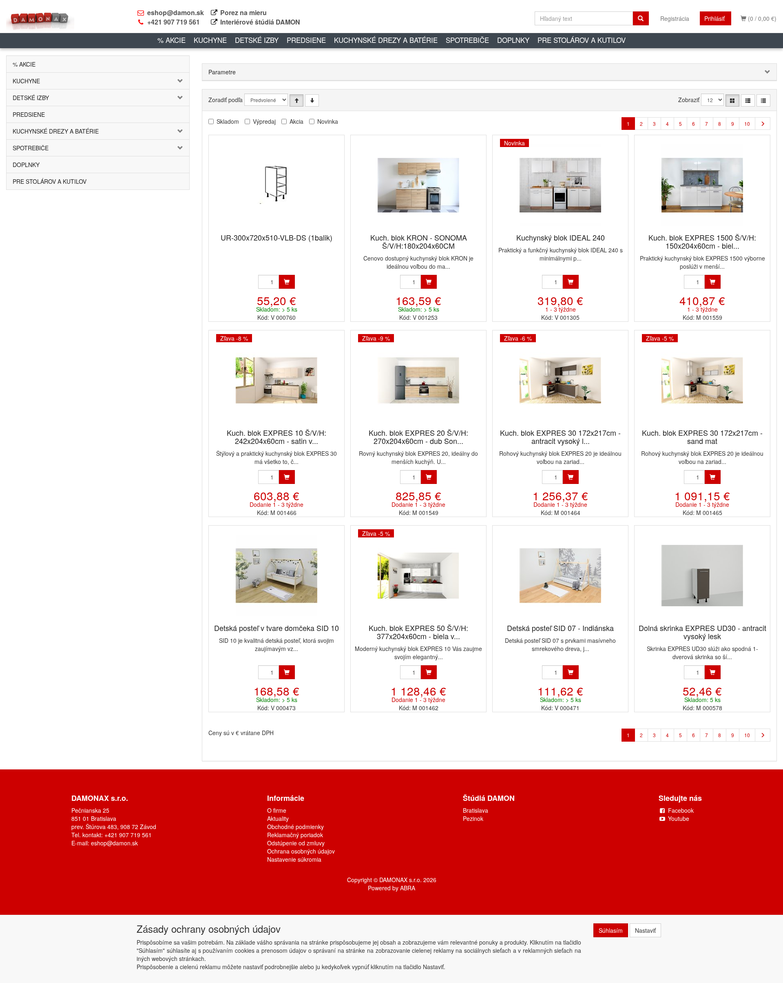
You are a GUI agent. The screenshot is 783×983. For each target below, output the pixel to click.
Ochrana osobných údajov (301, 851)
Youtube (678, 818)
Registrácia (674, 18)
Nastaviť (645, 930)
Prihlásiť (714, 18)
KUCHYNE (210, 40)
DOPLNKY (513, 40)
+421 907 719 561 (173, 22)
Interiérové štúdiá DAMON (260, 22)
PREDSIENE (306, 40)
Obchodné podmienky (295, 827)
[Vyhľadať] (641, 18)
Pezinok (473, 818)
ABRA (407, 888)
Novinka (327, 121)
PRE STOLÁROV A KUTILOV (581, 40)
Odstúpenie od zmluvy (296, 843)
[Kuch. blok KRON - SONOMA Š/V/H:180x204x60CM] (418, 185)
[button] (174, 81)
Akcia (296, 121)
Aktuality (278, 818)
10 (747, 123)
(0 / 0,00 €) (761, 18)
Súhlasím (611, 930)
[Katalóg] (732, 100)
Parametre (222, 72)
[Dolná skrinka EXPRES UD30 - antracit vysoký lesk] (702, 575)
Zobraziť (688, 100)
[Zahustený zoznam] (763, 100)
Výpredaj (264, 121)
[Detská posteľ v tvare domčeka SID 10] (276, 575)
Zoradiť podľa (225, 100)
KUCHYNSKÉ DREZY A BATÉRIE (386, 40)
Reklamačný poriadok (295, 835)
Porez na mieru (243, 12)
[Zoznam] (748, 100)
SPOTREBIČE (467, 40)
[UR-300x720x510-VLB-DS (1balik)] (277, 185)
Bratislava (475, 810)
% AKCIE (171, 40)
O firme (276, 810)
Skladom (228, 121)
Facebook (681, 810)
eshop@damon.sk (175, 12)
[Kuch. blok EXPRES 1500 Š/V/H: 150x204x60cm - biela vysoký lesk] (702, 185)
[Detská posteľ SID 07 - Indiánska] (560, 575)
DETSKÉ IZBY (257, 40)
